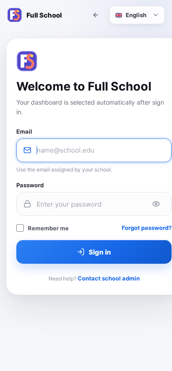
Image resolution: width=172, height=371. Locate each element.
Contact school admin (109, 278)
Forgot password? (147, 227)
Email (24, 131)
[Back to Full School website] (95, 15)
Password (30, 185)
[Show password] (156, 204)
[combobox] (137, 15)
